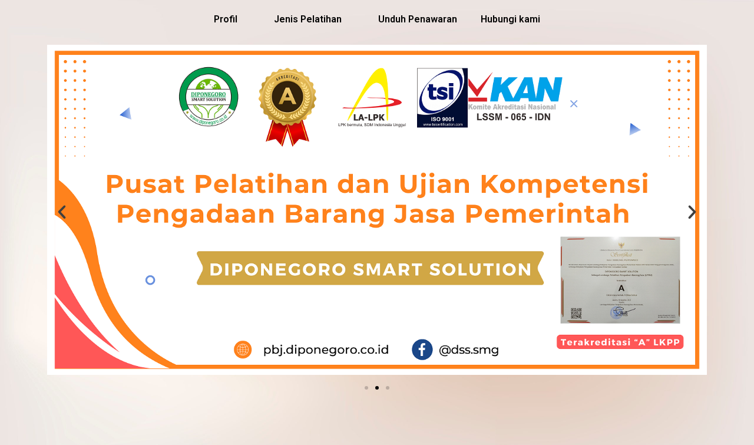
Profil (225, 19)
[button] (366, 388)
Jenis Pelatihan (308, 19)
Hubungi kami (510, 19)
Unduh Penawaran (417, 19)
